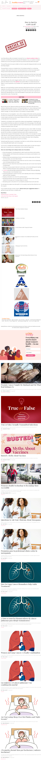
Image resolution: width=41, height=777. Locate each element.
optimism (17, 81)
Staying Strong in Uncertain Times (8, 194)
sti (1, 430)
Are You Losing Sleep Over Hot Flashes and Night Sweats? (20, 718)
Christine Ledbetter (6, 391)
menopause (3, 525)
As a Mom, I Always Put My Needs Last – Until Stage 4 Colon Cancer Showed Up (14, 101)
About (36, 2)
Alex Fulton (4, 524)
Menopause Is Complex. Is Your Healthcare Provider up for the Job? (26, 237)
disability (3, 494)
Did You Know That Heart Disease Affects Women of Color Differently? (26, 256)
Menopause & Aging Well (31, 28)
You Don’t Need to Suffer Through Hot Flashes (23, 227)
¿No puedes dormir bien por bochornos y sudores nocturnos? (20, 751)
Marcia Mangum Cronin (29, 26)
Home (18, 15)
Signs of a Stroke (15, 319)
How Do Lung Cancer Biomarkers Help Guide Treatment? (19, 585)
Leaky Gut (27, 319)
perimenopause (4, 724)
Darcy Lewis (4, 591)
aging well (21, 15)
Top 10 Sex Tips (22, 319)
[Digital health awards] (21, 268)
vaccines (3, 461)
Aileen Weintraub (5, 723)
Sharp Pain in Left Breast (6, 319)
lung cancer (3, 658)
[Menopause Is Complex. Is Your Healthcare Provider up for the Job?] (8, 240)
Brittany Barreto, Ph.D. (6, 493)
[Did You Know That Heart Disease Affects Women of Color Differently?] (8, 259)
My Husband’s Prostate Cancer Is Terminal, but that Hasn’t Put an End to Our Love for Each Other (34, 101)
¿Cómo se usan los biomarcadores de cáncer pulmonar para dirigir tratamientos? (18, 619)
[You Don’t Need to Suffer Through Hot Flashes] (8, 231)
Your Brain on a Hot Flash (20, 218)
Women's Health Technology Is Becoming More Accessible (19, 486)
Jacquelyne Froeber (6, 428)
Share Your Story (22, 8)
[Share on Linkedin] (33, 30)
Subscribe (14, 8)
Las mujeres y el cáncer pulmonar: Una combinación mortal (16, 684)
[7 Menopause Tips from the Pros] (8, 249)
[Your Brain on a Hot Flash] (8, 221)
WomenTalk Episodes (6, 8)
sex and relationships (5, 392)
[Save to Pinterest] (31, 30)
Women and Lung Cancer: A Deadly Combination (20, 653)
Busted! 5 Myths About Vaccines (13, 455)
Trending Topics (6, 318)
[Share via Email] (35, 30)
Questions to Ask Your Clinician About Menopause (21, 520)
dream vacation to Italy (32, 58)
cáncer (2, 627)
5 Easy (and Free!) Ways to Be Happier (9, 196)
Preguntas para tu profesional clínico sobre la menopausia (19, 552)
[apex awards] (21, 280)
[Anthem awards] (21, 294)
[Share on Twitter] (29, 30)
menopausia (3, 559)
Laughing (5, 170)
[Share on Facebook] (27, 30)
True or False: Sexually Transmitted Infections (19, 424)
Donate (29, 8)
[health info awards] (21, 308)
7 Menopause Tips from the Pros (21, 245)
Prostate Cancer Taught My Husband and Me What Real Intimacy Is (21, 386)
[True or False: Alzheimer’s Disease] (8, 212)
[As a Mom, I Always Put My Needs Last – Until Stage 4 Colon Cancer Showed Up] (5, 100)
